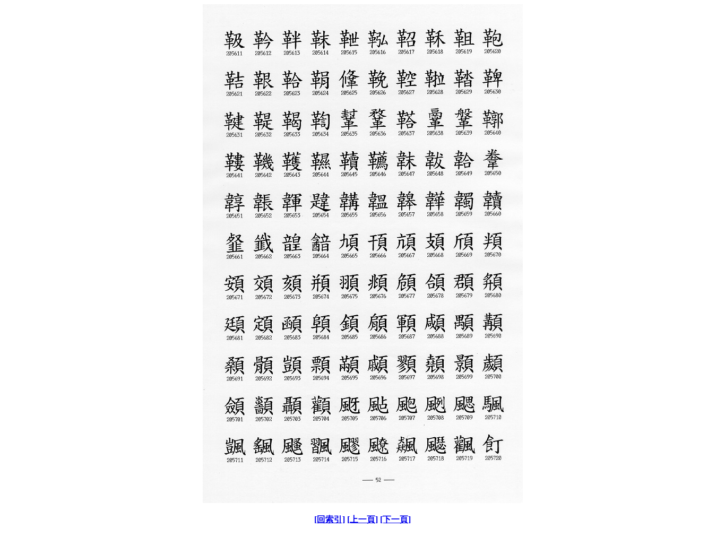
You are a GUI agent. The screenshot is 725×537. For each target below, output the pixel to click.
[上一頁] (362, 519)
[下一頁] (395, 519)
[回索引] (329, 519)
